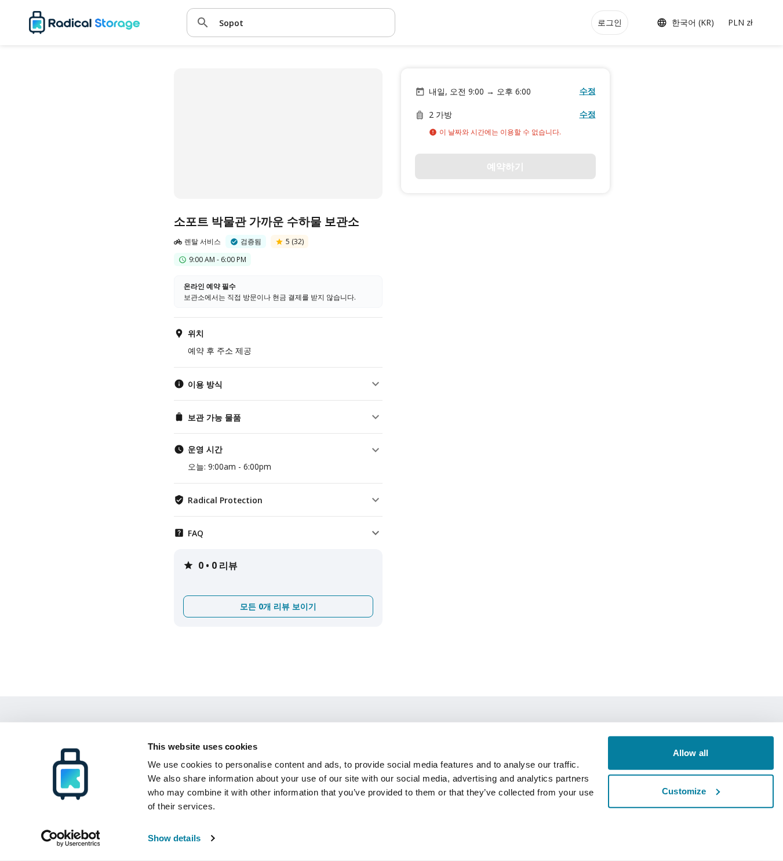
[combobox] (302, 22)
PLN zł (740, 22)
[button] (278, 384)
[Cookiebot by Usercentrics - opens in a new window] (70, 838)
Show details (174, 838)
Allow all (690, 753)
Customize (684, 790)
